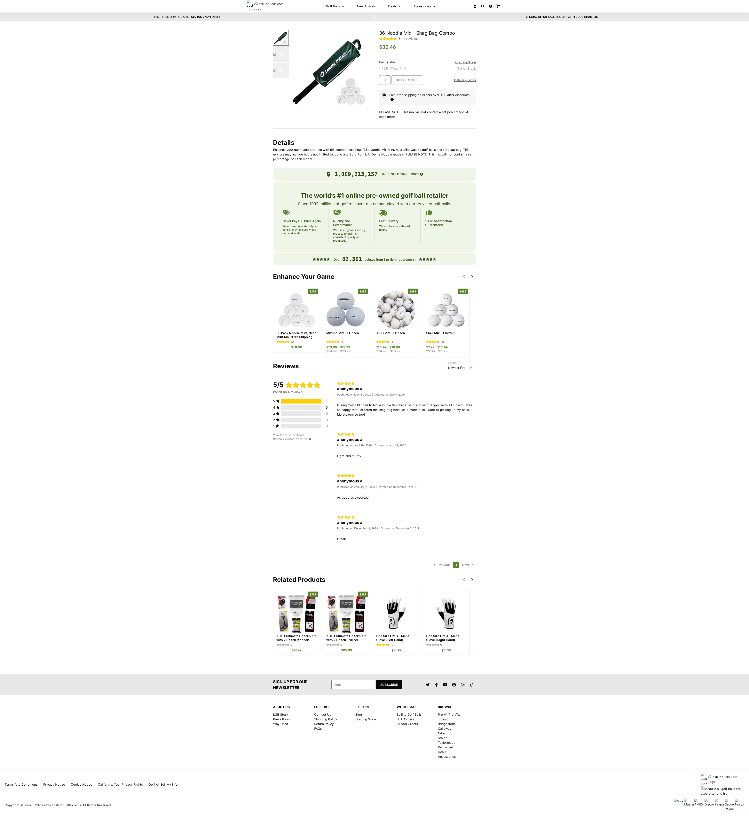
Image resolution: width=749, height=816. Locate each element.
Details (216, 16)
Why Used (280, 724)
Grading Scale (465, 62)
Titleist (443, 719)
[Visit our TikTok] (471, 685)
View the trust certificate (288, 435)
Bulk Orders (405, 719)
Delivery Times (465, 80)
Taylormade (446, 742)
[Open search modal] (483, 6)
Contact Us (322, 714)
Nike (441, 733)
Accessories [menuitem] (422, 6)
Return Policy (324, 724)
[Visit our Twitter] (427, 685)
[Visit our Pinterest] (454, 685)
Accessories (447, 757)
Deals (442, 752)
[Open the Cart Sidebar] (498, 6)
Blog (358, 714)
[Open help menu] (490, 6)
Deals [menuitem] (392, 6)
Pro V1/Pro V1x (449, 714)
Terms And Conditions (21, 784)
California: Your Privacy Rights (120, 784)
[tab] (281, 38)
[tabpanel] (330, 70)
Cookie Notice (81, 784)
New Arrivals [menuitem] (366, 6)
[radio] (427, 68)
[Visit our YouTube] (445, 685)
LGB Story (280, 714)
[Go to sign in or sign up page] (475, 6)
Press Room (282, 719)
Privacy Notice (54, 784)
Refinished (445, 747)
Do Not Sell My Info (163, 784)
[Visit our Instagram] (463, 685)
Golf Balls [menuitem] (333, 6)
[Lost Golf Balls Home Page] (268, 6)
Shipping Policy (325, 719)
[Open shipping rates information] (392, 99)
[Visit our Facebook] (436, 685)
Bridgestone (447, 724)
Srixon (442, 738)
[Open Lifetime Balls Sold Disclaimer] (421, 174)
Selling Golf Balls (409, 714)
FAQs (318, 728)
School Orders (407, 724)
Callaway (444, 728)
